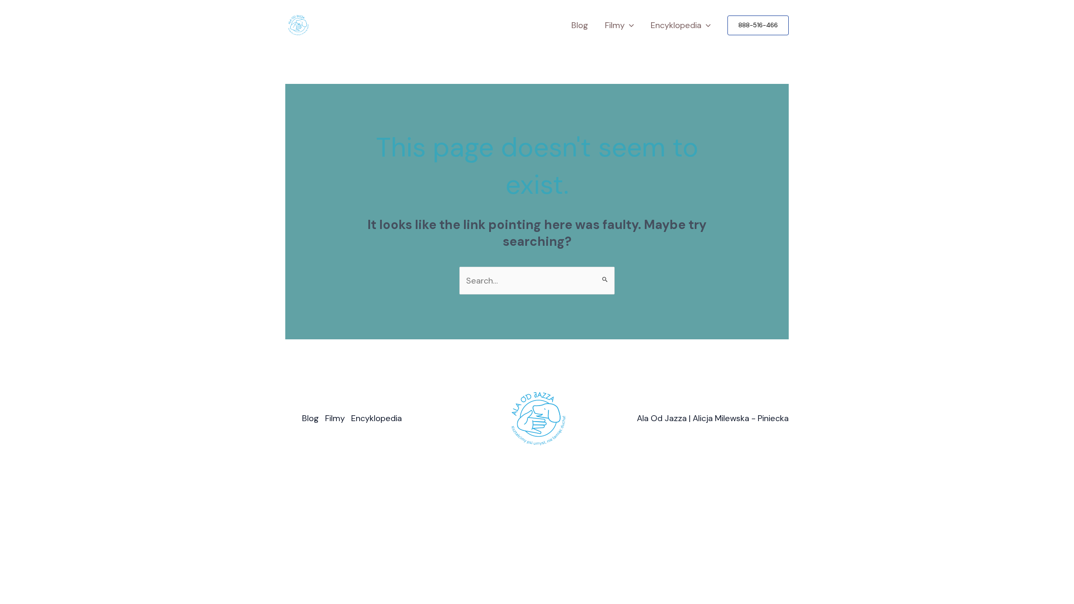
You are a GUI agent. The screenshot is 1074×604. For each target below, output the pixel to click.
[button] (758, 25)
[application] (629, 25)
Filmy (615, 25)
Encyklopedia (676, 25)
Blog (579, 25)
